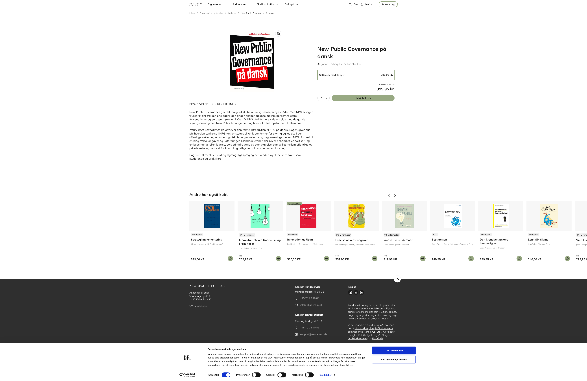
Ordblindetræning (358, 338)
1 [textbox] (322, 98)
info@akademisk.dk (311, 304)
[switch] (256, 374)
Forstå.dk (377, 338)
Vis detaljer (325, 375)
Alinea (367, 331)
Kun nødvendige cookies (394, 359)
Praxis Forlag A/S (374, 324)
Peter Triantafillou (350, 64)
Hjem (192, 13)
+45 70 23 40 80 (309, 298)
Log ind (369, 4)
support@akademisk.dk (313, 334)
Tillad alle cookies (393, 350)
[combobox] (323, 98)
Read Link (278, 33)
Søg (356, 4)
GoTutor (376, 331)
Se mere (278, 258)
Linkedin (361, 292)
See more (211, 232)
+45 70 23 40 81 (309, 327)
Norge (385, 335)
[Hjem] (195, 4)
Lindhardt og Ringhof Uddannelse (374, 328)
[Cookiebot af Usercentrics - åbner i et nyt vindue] (187, 375)
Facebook (350, 292)
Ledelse (232, 13)
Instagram (356, 292)
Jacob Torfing (329, 64)
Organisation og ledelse (211, 13)
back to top (397, 279)
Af (318, 64)
